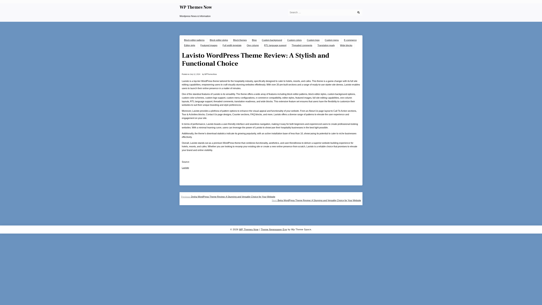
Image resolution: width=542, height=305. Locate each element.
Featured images (208, 45)
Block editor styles (219, 40)
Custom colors (294, 40)
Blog (254, 40)
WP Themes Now (196, 7)
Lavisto (185, 168)
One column (253, 45)
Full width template (232, 45)
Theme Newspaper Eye (274, 229)
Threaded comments (302, 45)
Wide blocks (346, 45)
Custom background (272, 40)
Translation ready (326, 45)
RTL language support (275, 45)
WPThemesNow (210, 74)
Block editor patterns (194, 40)
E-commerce (350, 40)
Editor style (189, 45)
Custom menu (332, 40)
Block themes (240, 40)
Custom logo (313, 40)
